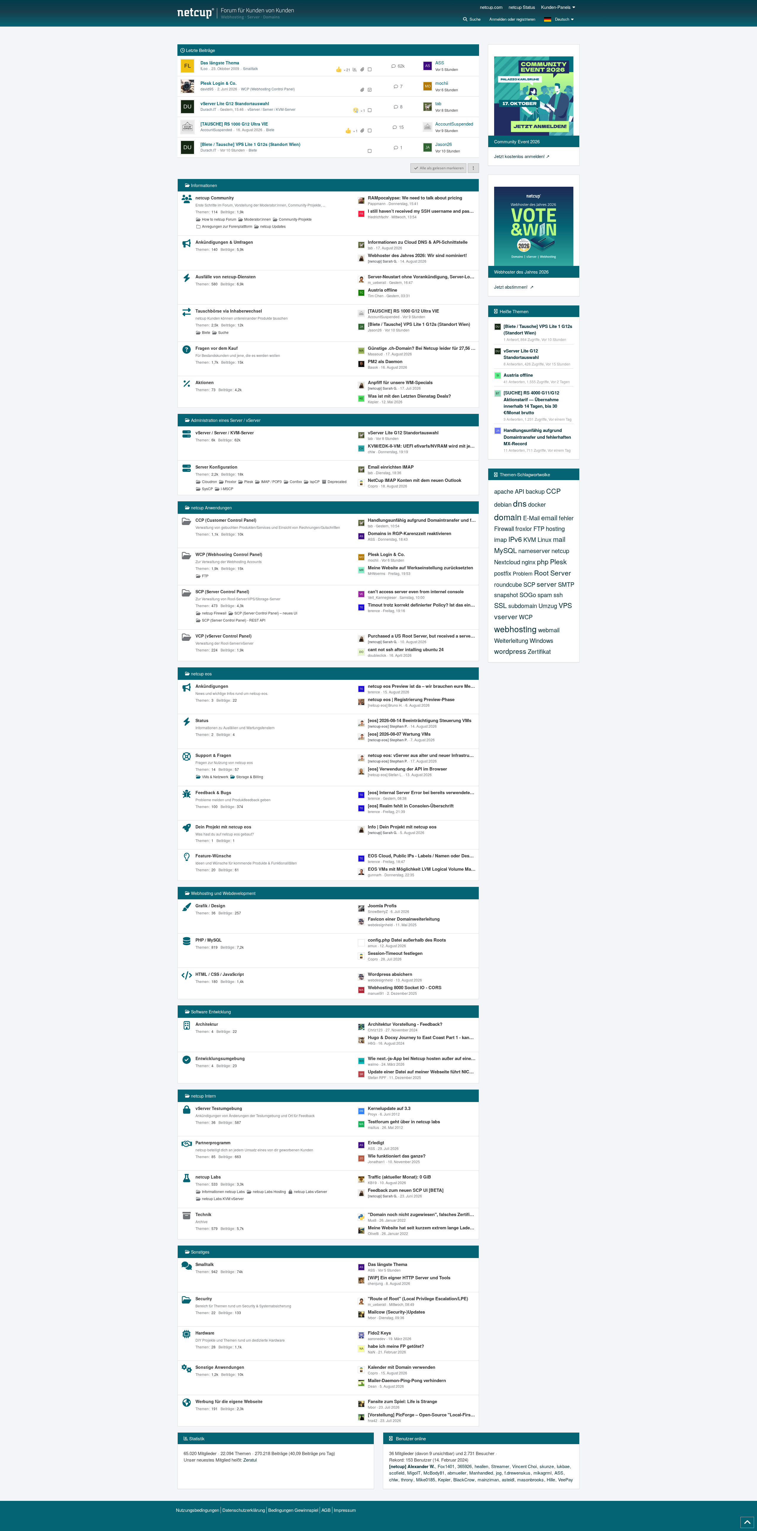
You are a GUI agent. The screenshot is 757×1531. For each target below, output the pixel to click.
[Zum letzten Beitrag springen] (427, 66)
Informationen (204, 185)
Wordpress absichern (390, 974)
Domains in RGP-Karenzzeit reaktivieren (409, 533)
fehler (566, 517)
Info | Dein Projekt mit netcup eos (402, 826)
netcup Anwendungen (211, 508)
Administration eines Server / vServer (226, 420)
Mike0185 (425, 1479)
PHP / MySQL (208, 940)
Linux (544, 539)
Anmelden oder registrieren (512, 19)
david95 (206, 88)
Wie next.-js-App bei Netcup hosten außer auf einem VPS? (422, 1058)
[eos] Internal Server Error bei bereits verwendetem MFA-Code (422, 792)
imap (500, 539)
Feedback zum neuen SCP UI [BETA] (406, 1190)
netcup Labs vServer (310, 1191)
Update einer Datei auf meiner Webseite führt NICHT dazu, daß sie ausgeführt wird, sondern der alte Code (422, 1071)
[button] (560, 19)
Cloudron (209, 481)
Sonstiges (200, 1252)
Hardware (204, 1333)
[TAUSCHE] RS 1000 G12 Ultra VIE (234, 124)
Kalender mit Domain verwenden (401, 1367)
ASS (439, 62)
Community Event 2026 (517, 141)
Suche (223, 332)
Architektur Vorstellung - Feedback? (405, 1024)
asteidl (508, 1479)
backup (535, 491)
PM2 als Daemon (385, 361)
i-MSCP (227, 488)
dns (520, 503)
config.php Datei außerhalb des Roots (407, 940)
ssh (558, 594)
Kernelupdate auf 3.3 (389, 1108)
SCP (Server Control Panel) (222, 591)
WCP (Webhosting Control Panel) (268, 88)
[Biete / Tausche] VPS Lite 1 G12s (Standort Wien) (250, 144)
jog (499, 1473)
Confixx (296, 481)
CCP (553, 491)
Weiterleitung (511, 640)
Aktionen (204, 382)
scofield (396, 1473)
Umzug (547, 605)
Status (201, 720)
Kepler (444, 1479)
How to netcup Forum (219, 219)
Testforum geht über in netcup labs (404, 1121)
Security (203, 1298)
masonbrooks (530, 1479)
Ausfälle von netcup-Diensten (225, 276)
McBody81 (433, 1473)
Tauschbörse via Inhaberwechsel (228, 311)
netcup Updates (273, 226)
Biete (270, 129)
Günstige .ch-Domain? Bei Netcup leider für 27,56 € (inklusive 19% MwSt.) (422, 348)
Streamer (500, 1466)
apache (503, 491)
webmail (548, 629)
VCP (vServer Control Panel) (223, 636)
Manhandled (481, 1473)
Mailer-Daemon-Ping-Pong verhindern (407, 1380)
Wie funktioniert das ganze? (397, 1156)
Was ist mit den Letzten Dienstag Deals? (409, 396)
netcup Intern (203, 1096)
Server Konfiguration (216, 467)
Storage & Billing (249, 776)
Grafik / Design (210, 905)
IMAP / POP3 (271, 481)
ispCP (315, 481)
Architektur (206, 1024)
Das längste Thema (219, 63)
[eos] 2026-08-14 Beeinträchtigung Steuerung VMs (419, 720)
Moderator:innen (257, 219)
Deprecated (337, 481)
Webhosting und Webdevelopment (223, 893)
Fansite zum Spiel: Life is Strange (402, 1401)
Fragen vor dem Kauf (216, 348)
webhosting (515, 629)
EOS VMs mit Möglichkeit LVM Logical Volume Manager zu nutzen (422, 869)
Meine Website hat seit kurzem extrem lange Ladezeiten (422, 1227)
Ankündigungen (211, 686)
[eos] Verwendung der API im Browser (407, 769)
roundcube (508, 584)
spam (545, 594)
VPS (565, 605)
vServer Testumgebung (218, 1108)
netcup (560, 550)
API (519, 491)
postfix (502, 573)
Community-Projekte (295, 219)
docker (537, 504)
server (547, 584)
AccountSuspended (216, 129)
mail (559, 539)
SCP (529, 584)
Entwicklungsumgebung (220, 1058)
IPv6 (515, 539)
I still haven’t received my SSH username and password (422, 211)
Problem (523, 573)
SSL (500, 605)
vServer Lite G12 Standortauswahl (234, 103)
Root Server (552, 573)
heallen (481, 1466)
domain (508, 517)
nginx (529, 562)
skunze (547, 1466)
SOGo (528, 594)
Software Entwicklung (211, 1012)
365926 (464, 1466)
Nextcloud (507, 562)
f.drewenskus (517, 1473)
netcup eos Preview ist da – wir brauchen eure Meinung (422, 686)
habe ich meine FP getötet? (396, 1346)
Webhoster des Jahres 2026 (521, 272)
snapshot (506, 594)
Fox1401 (446, 1466)
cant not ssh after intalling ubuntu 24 (406, 649)
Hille (551, 1479)
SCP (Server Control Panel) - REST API (233, 620)
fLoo (204, 68)
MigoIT (413, 1473)
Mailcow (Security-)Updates (396, 1312)
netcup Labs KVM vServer (223, 1198)
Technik (203, 1214)
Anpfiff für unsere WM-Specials (400, 382)
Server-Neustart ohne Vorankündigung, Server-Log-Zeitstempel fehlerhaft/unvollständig (422, 276)
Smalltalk (250, 68)
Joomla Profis (382, 905)
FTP (205, 575)
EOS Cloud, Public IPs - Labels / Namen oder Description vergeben (422, 855)
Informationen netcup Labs (223, 1191)
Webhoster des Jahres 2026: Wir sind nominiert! (417, 255)
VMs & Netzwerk (215, 776)
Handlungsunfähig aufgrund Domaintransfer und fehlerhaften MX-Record (422, 520)
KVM (529, 539)
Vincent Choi (524, 1466)
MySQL (505, 550)
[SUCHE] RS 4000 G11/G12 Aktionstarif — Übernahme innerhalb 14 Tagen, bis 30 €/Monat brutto (531, 402)
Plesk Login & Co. (218, 83)
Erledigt (376, 1142)
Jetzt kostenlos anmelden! (519, 156)
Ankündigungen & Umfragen (224, 242)
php (543, 561)
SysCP (207, 488)
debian (503, 504)
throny (407, 1479)
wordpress (510, 651)
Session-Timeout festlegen (395, 953)
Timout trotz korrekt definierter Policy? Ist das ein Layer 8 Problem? (422, 605)
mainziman (488, 1479)
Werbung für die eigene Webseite (229, 1401)
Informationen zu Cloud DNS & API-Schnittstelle (418, 242)
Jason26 (443, 144)
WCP (526, 616)
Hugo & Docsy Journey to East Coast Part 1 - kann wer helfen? (422, 1037)
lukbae (563, 1466)
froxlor (523, 528)
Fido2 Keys (379, 1333)
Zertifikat (539, 651)
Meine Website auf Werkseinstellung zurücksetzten (420, 567)
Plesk (248, 481)
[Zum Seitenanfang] (747, 1522)
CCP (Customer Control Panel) (225, 520)
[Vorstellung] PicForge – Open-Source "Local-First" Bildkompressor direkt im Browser (422, 1414)
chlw (393, 1479)
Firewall (504, 528)
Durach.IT (208, 109)
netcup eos (201, 674)
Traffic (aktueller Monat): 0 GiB (399, 1177)
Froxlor (230, 481)
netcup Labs (208, 1177)
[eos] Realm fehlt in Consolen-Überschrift (411, 805)
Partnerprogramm (212, 1142)
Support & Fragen (213, 755)
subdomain (522, 605)
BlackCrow (464, 1479)
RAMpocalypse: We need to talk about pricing (415, 197)
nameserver (534, 550)
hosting (555, 528)
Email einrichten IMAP (391, 467)
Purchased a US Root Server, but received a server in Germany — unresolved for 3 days (422, 636)
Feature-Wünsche (213, 856)
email (549, 517)
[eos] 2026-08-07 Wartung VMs (399, 734)
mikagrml (542, 1473)
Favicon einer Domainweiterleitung (404, 919)
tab (438, 103)
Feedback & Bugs (213, 792)
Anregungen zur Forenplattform (227, 226)
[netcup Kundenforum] (235, 13)
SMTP (566, 584)
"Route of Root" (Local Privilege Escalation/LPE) (418, 1298)
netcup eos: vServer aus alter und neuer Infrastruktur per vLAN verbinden (422, 755)
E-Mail (531, 517)
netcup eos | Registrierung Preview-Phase (411, 699)
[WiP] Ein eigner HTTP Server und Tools (409, 1277)
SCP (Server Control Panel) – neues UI (265, 612)
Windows (541, 640)
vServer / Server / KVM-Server (271, 109)
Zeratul (250, 1460)
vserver (505, 616)
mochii (441, 83)
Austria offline (382, 290)
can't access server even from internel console (416, 591)
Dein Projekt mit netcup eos (223, 827)
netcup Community (214, 198)
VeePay (565, 1479)
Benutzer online (411, 1438)
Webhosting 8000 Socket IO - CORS (404, 987)
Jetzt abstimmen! (511, 287)
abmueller (456, 1473)
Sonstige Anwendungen (219, 1367)
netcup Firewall (214, 612)
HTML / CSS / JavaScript (219, 974)
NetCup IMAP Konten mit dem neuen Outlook (414, 480)
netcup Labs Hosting (269, 1191)
